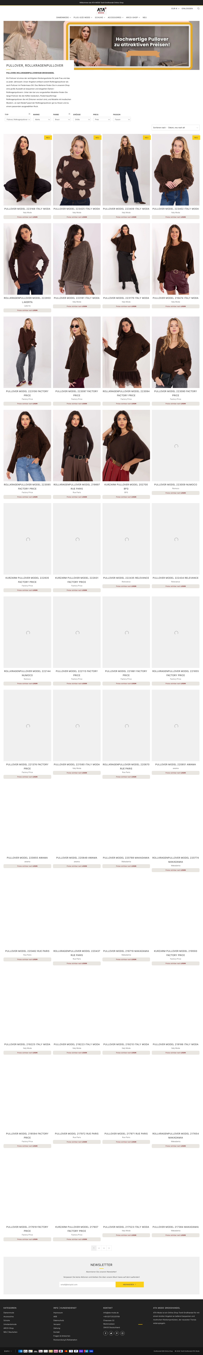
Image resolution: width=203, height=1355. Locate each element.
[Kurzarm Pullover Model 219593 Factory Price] (175, 912)
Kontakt (56, 1332)
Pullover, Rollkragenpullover (17, 119)
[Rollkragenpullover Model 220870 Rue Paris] (126, 725)
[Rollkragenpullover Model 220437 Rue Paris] (77, 912)
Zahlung (56, 1328)
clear (30, 114)
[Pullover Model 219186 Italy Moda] (175, 1005)
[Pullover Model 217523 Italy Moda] (126, 1188)
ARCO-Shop (132, 17)
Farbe (56, 115)
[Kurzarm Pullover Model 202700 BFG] (126, 445)
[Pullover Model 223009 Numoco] (175, 445)
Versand (56, 1324)
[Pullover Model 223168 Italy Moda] (27, 170)
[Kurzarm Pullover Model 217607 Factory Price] (77, 1188)
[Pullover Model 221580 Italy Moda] (77, 725)
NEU (145, 17)
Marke (36, 115)
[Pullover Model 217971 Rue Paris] (126, 1094)
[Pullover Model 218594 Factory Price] (27, 1094)
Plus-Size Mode (82, 17)
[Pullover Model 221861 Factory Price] (126, 632)
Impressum (58, 1313)
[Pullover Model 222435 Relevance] (126, 539)
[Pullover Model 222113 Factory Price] (77, 632)
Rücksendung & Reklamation (65, 1340)
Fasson (116, 115)
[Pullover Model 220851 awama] (175, 725)
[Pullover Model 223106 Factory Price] (27, 352)
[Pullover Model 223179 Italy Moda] (126, 259)
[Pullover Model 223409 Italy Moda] (126, 170)
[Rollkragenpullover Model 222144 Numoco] (27, 632)
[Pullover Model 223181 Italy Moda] (77, 259)
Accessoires (114, 17)
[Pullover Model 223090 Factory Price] (175, 352)
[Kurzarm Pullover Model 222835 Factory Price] (27, 539)
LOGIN (35, 217)
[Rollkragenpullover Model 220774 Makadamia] (175, 819)
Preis (95, 115)
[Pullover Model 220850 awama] (27, 819)
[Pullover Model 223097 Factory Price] (77, 352)
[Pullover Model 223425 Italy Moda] (77, 170)
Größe (77, 115)
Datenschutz (58, 1320)
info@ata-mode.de (111, 1313)
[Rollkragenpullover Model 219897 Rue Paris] (77, 445)
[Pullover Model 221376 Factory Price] (27, 725)
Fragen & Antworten (61, 1336)
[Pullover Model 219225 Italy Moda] (27, 1005)
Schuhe (99, 17)
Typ (6, 115)
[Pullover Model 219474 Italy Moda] (175, 259)
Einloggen (187, 8)
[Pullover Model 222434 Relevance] (175, 539)
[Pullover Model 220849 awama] (77, 819)
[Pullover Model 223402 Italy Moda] (175, 170)
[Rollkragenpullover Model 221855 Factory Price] (175, 632)
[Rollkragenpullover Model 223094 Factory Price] (126, 352)
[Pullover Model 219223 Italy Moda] (77, 1005)
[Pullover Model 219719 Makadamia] (126, 912)
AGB (55, 1316)
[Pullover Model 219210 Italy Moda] (126, 1005)
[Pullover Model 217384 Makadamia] (175, 1188)
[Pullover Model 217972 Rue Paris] (77, 1094)
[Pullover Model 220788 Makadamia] (126, 819)
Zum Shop (165, 1345)
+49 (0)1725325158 (111, 1316)
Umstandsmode (10, 1324)
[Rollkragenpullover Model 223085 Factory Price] (27, 445)
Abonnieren (128, 1284)
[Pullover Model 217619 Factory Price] (27, 1188)
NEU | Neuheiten (10, 1332)
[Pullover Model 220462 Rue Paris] (27, 912)
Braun (57, 119)
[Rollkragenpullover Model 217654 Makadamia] (175, 1094)
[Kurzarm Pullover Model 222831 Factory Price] (77, 539)
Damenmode (62, 17)
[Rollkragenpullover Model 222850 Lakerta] (27, 259)
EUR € (174, 8)
